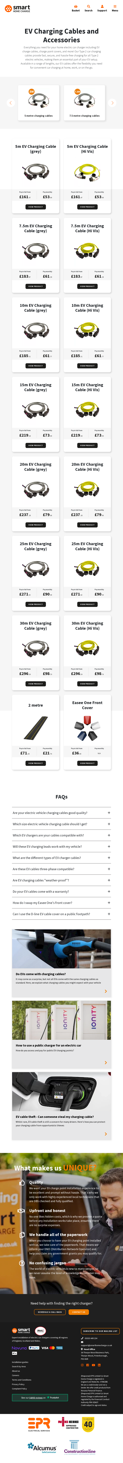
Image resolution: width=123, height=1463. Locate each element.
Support (102, 10)
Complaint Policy (19, 1388)
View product (35, 207)
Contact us (78, 1312)
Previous (11, 103)
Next (112, 103)
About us (16, 1371)
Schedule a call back (50, 1312)
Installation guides (20, 1362)
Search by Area (19, 1366)
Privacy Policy (18, 1384)
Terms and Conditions (21, 1379)
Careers (15, 1375)
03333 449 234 (90, 1338)
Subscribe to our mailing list (100, 1331)
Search (89, 10)
